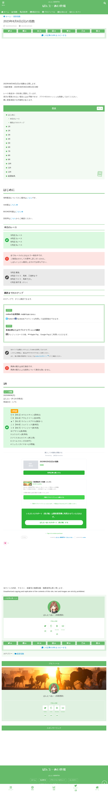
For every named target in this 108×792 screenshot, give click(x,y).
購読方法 (36, 12)
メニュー (10, 789)
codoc (84, 537)
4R (9, 139)
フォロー (75, 788)
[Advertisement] (54, 60)
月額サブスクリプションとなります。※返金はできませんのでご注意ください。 (55, 503)
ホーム (6, 12)
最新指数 (16, 16)
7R (9, 151)
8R (9, 155)
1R (9, 127)
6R (9, 147)
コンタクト (76, 12)
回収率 (25, 12)
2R (9, 131)
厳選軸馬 (11, 176)
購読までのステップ (17, 122)
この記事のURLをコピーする (54, 35)
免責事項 (43, 780)
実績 (32, 789)
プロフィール (49, 12)
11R (9, 168)
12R (9, 172)
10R (9, 164)
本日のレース (15, 119)
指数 (15, 12)
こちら (29, 198)
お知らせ (63, 12)
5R (9, 143)
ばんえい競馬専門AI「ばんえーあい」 (65, 537)
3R (9, 135)
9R (9, 160)
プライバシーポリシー (57, 780)
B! (38, 31)
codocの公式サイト (41, 356)
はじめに (11, 115)
